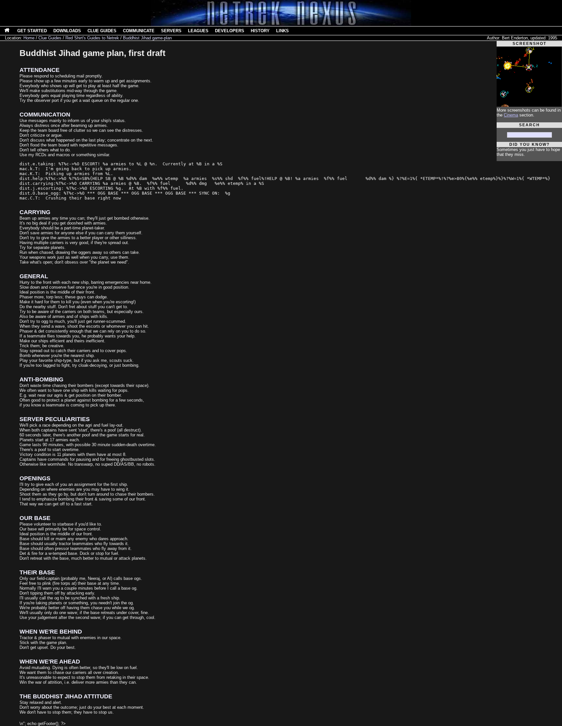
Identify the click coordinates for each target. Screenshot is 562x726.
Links (282, 30)
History (260, 30)
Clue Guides (101, 30)
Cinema (511, 115)
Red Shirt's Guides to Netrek (92, 37)
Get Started (32, 30)
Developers (229, 30)
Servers (171, 30)
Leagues (198, 30)
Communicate (138, 30)
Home (28, 37)
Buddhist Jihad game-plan (147, 37)
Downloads (67, 30)
